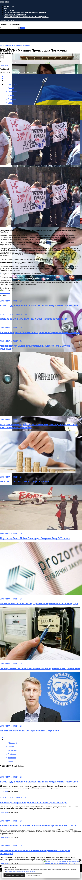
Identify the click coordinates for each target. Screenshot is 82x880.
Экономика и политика (18, 52)
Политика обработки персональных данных (25, 12)
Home (6, 8)
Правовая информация (15, 15)
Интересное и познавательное (22, 73)
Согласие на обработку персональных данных (26, 17)
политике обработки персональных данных (20, 871)
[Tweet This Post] (43, 737)
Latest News (9, 10)
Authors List (9, 6)
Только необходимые (34, 875)
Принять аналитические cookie (14, 875)
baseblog (4, 65)
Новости (12, 62)
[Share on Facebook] (43, 735)
